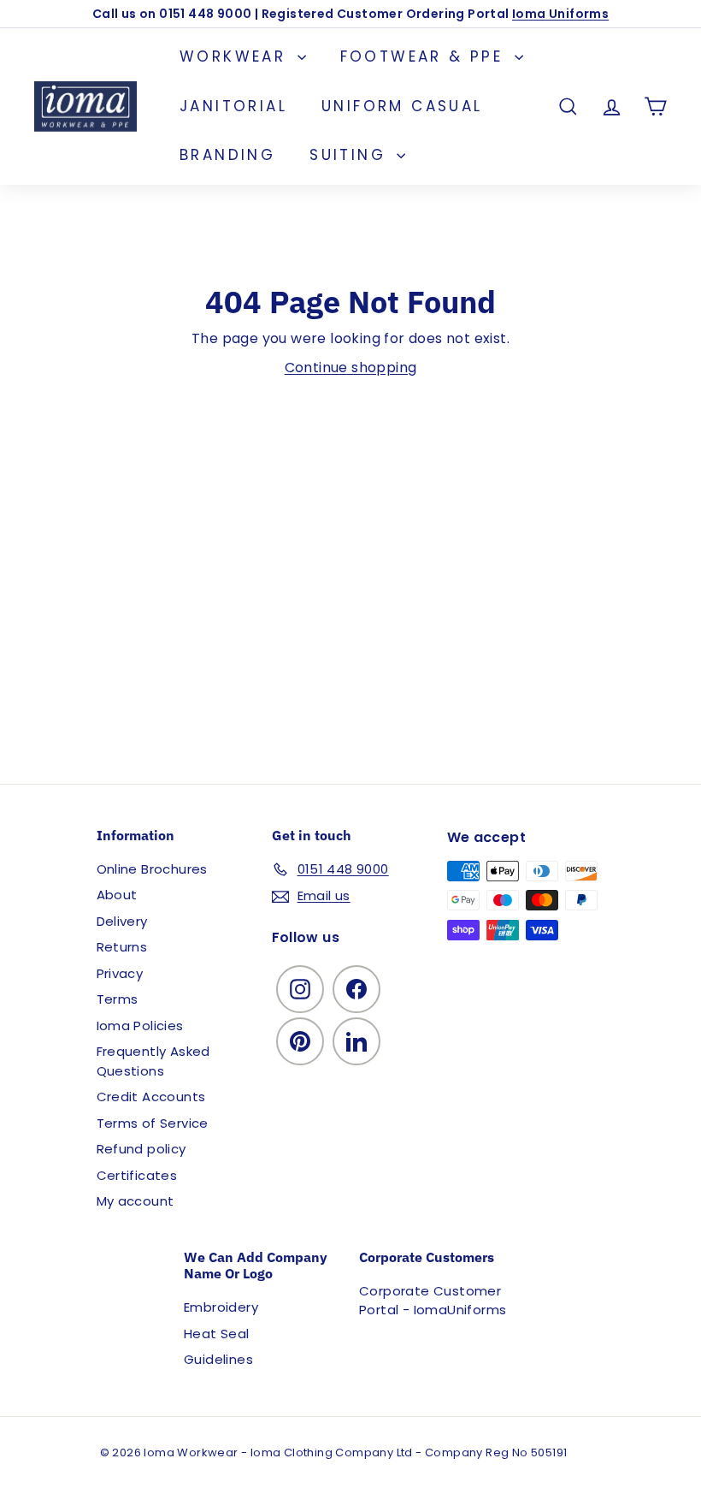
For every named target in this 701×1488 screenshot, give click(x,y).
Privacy (120, 973)
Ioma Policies (140, 1025)
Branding (227, 155)
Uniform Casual (402, 106)
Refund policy (141, 1149)
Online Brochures (152, 869)
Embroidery (221, 1307)
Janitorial (233, 106)
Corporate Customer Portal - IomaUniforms (432, 1300)
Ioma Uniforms (560, 13)
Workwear (236, 56)
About (117, 895)
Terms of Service (153, 1123)
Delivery (122, 921)
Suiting (350, 155)
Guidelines (218, 1359)
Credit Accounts (151, 1097)
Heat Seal (217, 1334)
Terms (117, 999)
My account (135, 1201)
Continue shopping (351, 367)
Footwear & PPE (425, 56)
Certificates (137, 1175)
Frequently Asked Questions (153, 1061)
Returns (122, 947)
